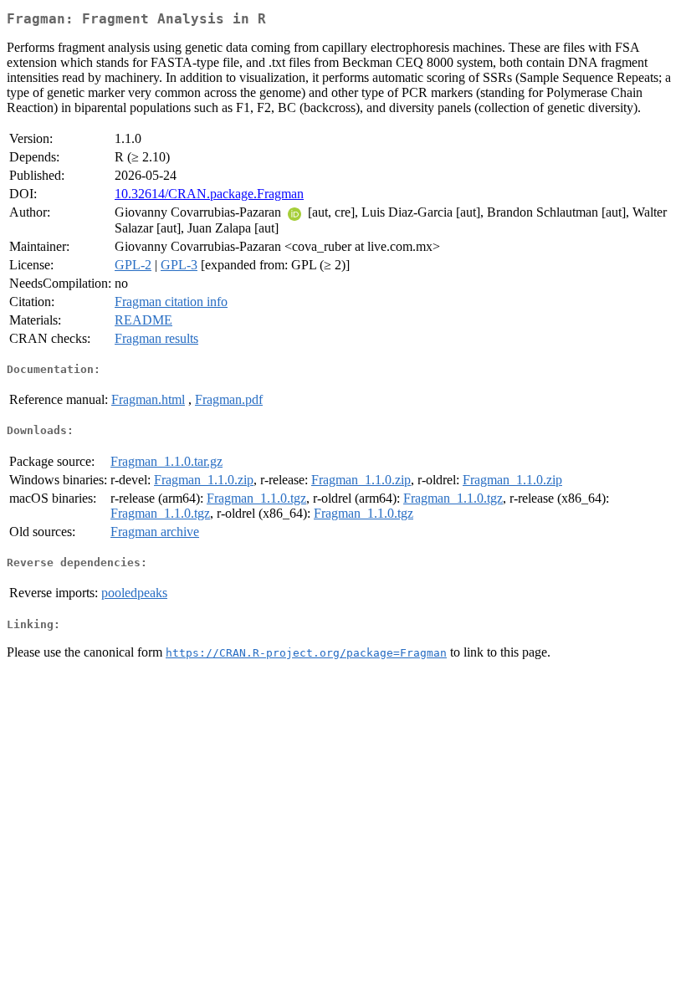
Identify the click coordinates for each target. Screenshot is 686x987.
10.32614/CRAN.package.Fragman (209, 194)
